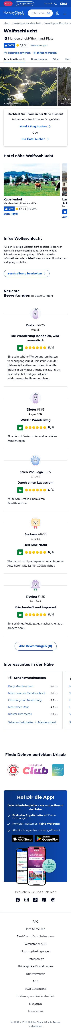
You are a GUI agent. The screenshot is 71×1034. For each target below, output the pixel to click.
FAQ (35, 921)
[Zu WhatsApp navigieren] (53, 900)
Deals (8, 3)
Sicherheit (35, 1003)
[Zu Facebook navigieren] (18, 900)
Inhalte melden (35, 929)
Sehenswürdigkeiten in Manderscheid (32, 722)
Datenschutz (35, 959)
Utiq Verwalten (35, 974)
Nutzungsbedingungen (35, 951)
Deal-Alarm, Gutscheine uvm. (35, 936)
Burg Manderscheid (20, 686)
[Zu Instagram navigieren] (26, 900)
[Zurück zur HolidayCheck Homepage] (14, 13)
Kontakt (48, 3)
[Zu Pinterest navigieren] (44, 900)
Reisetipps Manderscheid (27, 23)
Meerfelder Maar (18, 707)
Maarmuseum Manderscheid (26, 693)
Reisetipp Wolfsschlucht (58, 23)
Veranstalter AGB (36, 944)
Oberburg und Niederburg (25, 700)
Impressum (35, 1011)
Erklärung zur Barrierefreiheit (35, 996)
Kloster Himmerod (20, 714)
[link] (57, 13)
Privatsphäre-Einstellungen (35, 966)
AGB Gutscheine (35, 988)
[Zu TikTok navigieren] (35, 900)
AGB (35, 981)
